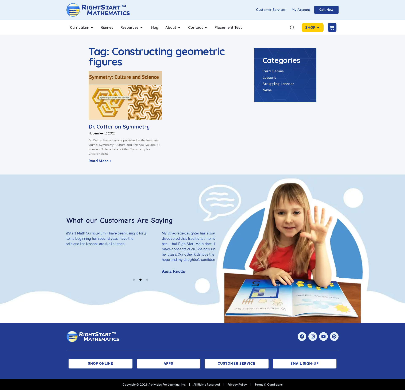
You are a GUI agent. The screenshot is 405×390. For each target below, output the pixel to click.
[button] (134, 280)
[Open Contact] (206, 27)
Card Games (273, 71)
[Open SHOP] (318, 27)
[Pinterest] (334, 336)
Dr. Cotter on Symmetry (119, 126)
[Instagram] (312, 336)
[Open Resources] (141, 27)
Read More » (100, 160)
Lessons (269, 77)
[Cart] (332, 27)
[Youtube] (323, 336)
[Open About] (179, 27)
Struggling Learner (278, 83)
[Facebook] (302, 336)
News (267, 90)
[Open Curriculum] (92, 27)
